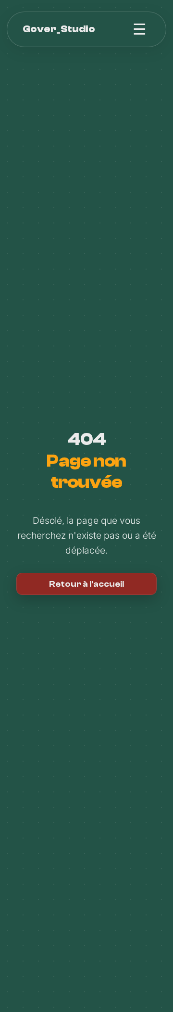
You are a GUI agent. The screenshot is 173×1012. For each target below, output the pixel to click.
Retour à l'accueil (86, 584)
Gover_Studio (59, 29)
